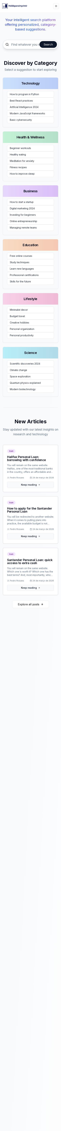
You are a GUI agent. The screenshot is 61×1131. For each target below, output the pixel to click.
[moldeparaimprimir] (14, 6)
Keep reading (29, 484)
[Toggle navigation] (56, 6)
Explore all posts (28, 604)
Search (48, 44)
